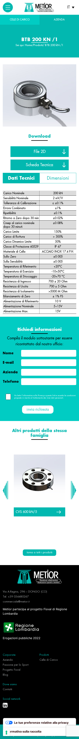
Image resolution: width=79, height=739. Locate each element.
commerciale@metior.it (16, 601)
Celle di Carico (20, 19)
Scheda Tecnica (39, 164)
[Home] (39, 576)
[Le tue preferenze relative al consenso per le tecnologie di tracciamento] (6, 732)
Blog (5, 674)
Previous (5, 490)
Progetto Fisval (11, 669)
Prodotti (38, 45)
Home (28, 45)
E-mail (8, 362)
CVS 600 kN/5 (26, 512)
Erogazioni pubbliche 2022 (21, 638)
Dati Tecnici (21, 178)
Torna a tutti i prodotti (39, 552)
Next (73, 490)
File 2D (40, 151)
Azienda (10, 372)
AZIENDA (59, 19)
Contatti (7, 689)
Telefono (11, 381)
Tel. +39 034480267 (16, 596)
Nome (8, 353)
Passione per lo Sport (15, 664)
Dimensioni (58, 178)
